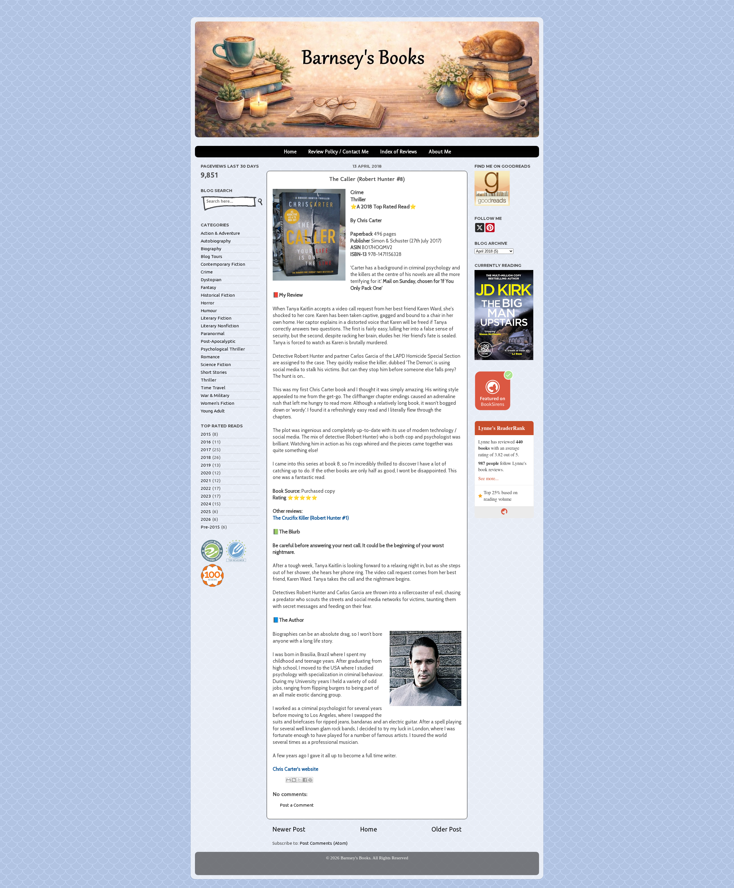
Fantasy (208, 287)
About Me (440, 151)
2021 (206, 480)
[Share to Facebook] (305, 780)
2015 (206, 434)
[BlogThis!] (294, 780)
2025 (206, 511)
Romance (210, 356)
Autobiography (216, 240)
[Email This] (288, 780)
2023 (206, 496)
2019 (206, 465)
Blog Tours (211, 256)
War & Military (215, 395)
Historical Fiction (218, 295)
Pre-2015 (210, 527)
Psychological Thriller (223, 349)
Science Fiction (216, 364)
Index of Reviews (398, 151)
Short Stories (214, 372)
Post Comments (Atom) (324, 843)
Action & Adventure (220, 233)
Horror (207, 302)
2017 (206, 449)
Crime (207, 271)
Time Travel (213, 387)
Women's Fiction (217, 403)
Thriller (208, 380)
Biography (211, 248)
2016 (206, 441)
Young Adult (213, 410)
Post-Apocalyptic (218, 341)
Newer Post (288, 829)
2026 (206, 519)
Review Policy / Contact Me (338, 151)
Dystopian (211, 279)
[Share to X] (299, 780)
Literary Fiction (216, 318)
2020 (206, 472)
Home (290, 151)
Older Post (447, 829)
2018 (206, 457)
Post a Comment (297, 805)
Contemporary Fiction (223, 264)
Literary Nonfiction (220, 325)
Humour (209, 310)
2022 (206, 488)
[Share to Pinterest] (310, 780)
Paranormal (213, 333)
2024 (206, 503)
